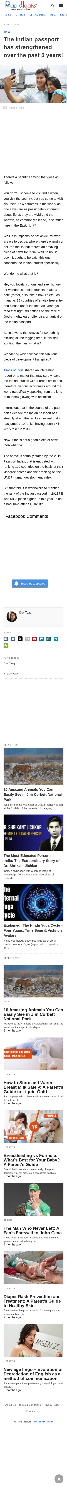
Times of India (14, 370)
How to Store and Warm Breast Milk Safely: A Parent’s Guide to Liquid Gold (33, 1087)
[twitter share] (20, 638)
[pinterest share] (34, 639)
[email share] (27, 639)
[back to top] (58, 1478)
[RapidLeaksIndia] (21, 5)
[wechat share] (6, 645)
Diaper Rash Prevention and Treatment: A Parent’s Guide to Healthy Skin (32, 1301)
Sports (8, 1220)
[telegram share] (56, 639)
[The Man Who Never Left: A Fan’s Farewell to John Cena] (33, 1199)
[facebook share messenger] (13, 639)
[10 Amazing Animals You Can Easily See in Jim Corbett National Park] (33, 766)
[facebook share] (6, 639)
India (53, 15)
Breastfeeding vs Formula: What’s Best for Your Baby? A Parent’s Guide (32, 1160)
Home (7, 15)
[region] (33, 145)
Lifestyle (20, 15)
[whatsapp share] (48, 639)
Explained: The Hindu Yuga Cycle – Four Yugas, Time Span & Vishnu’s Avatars (33, 930)
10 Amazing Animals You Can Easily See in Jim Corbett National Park (33, 794)
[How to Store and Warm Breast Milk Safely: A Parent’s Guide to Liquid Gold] (33, 1053)
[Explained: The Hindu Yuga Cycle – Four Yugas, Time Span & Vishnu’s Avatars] (33, 902)
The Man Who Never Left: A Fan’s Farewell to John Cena (33, 1230)
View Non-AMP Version (43, 1422)
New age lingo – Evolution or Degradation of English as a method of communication (33, 1374)
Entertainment (38, 15)
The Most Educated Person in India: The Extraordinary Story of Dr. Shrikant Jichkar (31, 861)
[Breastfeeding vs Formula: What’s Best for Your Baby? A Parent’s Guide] (33, 1126)
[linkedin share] (41, 639)
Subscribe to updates (32, 583)
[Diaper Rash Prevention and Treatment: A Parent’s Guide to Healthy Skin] (33, 1267)
